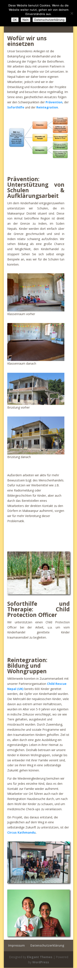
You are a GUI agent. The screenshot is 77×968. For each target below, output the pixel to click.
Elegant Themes (39, 957)
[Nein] (72, 13)
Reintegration (47, 107)
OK (15, 19)
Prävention (54, 102)
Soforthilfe (15, 107)
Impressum (16, 945)
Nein (25, 19)
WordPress (40, 962)
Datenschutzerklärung (47, 945)
